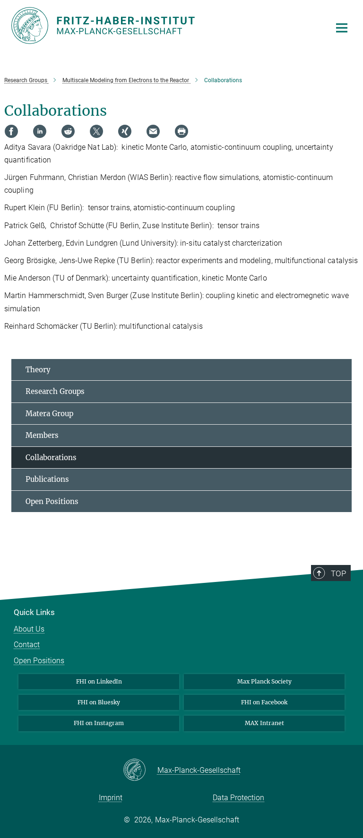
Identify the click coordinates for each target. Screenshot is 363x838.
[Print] (181, 131)
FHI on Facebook (264, 702)
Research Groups (55, 391)
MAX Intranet (264, 723)
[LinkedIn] (40, 131)
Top (338, 573)
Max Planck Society (264, 681)
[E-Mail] (153, 131)
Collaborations (51, 457)
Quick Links (34, 612)
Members (42, 435)
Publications (47, 479)
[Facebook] (11, 131)
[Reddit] (68, 131)
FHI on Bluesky (99, 702)
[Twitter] (96, 131)
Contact (27, 644)
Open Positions (52, 501)
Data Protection (238, 797)
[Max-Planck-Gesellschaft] (140, 770)
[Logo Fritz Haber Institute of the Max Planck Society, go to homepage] (165, 25)
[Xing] (125, 131)
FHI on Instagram (99, 723)
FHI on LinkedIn (99, 681)
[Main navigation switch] (341, 27)
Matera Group (49, 413)
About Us (29, 628)
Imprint (110, 797)
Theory (38, 369)
